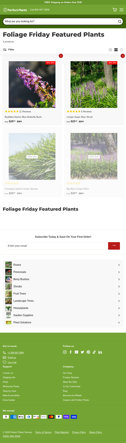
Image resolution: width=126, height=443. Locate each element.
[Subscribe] (114, 246)
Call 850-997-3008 (39, 9)
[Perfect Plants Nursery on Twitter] (82, 352)
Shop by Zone (9, 391)
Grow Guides (9, 400)
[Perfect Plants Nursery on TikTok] (94, 352)
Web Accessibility (11, 395)
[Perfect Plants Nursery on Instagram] (64, 352)
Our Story (67, 373)
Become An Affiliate (72, 395)
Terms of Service (43, 432)
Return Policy (95, 432)
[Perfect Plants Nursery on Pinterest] (88, 352)
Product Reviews (71, 377)
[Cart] (114, 10)
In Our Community (71, 386)
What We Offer (70, 382)
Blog (65, 391)
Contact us (8, 373)
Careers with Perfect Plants (76, 400)
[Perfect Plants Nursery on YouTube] (76, 352)
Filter (11, 49)
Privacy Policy (79, 432)
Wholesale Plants (11, 386)
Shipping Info (9, 377)
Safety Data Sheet (11, 436)
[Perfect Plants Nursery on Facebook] (70, 352)
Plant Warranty (62, 432)
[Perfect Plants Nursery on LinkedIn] (100, 352)
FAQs (5, 382)
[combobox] (63, 21)
